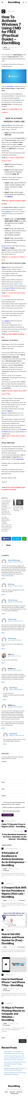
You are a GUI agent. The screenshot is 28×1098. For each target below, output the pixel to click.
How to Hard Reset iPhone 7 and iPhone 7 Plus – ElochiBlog (13, 982)
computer (21, 415)
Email (3, 789)
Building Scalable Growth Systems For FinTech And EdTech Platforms (15, 1069)
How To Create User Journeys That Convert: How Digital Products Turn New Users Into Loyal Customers (14, 1057)
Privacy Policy (14, 1093)
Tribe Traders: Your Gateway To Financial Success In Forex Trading (14, 1052)
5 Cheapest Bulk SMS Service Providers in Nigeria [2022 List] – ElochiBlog (14, 892)
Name (3, 782)
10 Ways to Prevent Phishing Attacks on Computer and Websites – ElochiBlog (13, 1013)
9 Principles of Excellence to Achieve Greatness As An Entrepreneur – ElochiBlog (14, 859)
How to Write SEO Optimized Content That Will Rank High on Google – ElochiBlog (15, 1064)
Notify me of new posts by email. (11, 811)
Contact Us (19, 1092)
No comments (21, 947)
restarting (7, 211)
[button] (25, 2)
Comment (4, 761)
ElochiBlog (14, 2)
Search (3, 1037)
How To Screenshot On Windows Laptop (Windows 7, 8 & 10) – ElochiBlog (18, 508)
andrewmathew (12, 560)
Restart (3, 245)
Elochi (5, 47)
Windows (17, 100)
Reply (3, 578)
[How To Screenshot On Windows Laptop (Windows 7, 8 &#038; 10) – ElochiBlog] (18, 502)
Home (6, 1092)
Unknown (10, 619)
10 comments (6, 49)
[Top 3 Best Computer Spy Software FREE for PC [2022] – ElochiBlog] (7, 524)
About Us (12, 1092)
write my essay (9, 575)
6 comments (6, 870)
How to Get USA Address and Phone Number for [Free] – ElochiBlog (13, 939)
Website (4, 795)
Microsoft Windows (7, 125)
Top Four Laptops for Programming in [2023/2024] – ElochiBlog (15, 1073)
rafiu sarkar (11, 600)
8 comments (22, 900)
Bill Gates (4, 413)
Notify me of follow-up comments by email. (14, 807)
